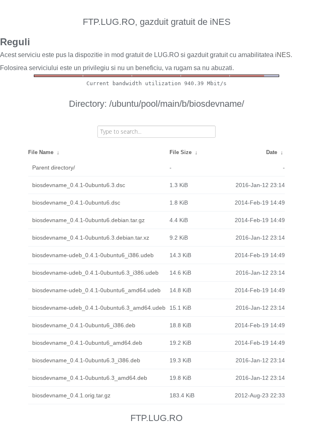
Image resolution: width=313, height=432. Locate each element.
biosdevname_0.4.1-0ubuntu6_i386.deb (83, 325)
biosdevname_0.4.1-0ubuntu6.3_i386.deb (86, 360)
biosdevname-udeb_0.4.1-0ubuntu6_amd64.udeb (96, 290)
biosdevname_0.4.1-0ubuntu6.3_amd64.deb (89, 378)
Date (271, 152)
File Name (40, 152)
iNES (283, 54)
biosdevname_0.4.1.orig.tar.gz (71, 395)
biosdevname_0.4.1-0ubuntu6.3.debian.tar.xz (90, 237)
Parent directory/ (53, 167)
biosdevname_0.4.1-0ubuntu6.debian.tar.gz (88, 220)
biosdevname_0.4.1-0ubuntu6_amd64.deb (87, 342)
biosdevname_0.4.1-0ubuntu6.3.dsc (78, 185)
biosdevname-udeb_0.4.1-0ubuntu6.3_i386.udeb (95, 272)
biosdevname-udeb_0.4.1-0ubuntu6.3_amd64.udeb (98, 307)
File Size (181, 152)
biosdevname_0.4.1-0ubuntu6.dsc (76, 202)
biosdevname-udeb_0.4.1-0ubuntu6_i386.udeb (93, 255)
